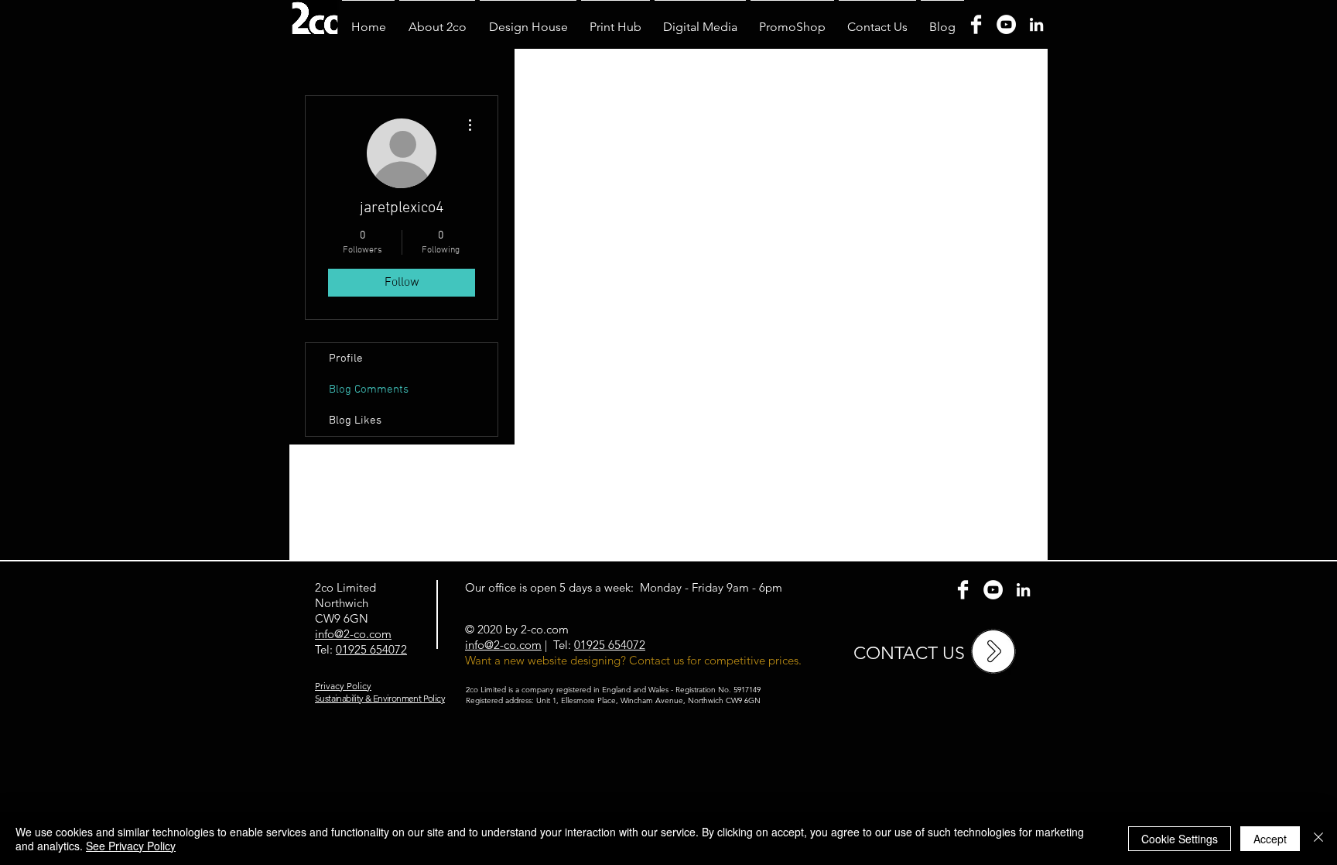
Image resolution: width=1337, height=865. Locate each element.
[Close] (1318, 839)
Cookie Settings (1179, 838)
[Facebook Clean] (963, 589)
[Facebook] (976, 24)
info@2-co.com (503, 644)
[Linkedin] (1036, 24)
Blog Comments (369, 389)
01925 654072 (371, 649)
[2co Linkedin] (1023, 589)
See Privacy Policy (131, 845)
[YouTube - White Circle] (993, 589)
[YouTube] (1006, 24)
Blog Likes (355, 420)
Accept (1270, 838)
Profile (346, 359)
